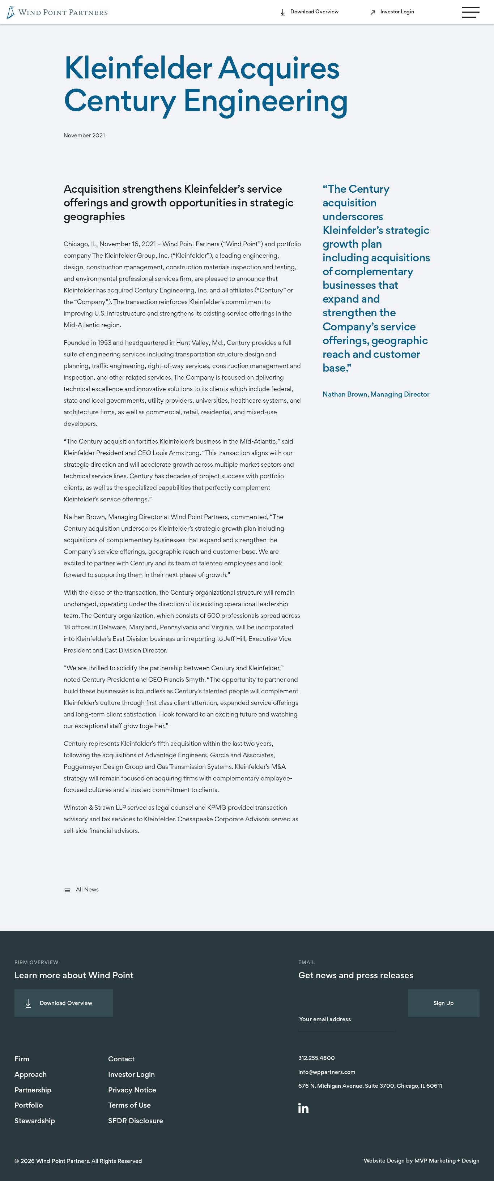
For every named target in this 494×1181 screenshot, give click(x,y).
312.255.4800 (316, 1058)
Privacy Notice (132, 1090)
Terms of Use (129, 1106)
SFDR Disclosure (135, 1121)
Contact (121, 1059)
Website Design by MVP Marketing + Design (422, 1161)
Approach (30, 1075)
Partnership (32, 1090)
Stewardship (34, 1121)
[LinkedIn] (304, 1109)
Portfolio (28, 1106)
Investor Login (397, 12)
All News (87, 890)
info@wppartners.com (326, 1072)
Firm (22, 1059)
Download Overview (314, 12)
